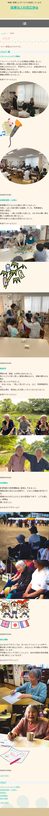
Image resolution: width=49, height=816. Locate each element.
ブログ (3, 782)
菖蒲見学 (3, 368)
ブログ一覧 (5, 52)
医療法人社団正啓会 (24, 7)
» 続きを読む (4, 776)
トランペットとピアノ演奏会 (10, 56)
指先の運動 (4, 639)
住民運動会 (4, 483)
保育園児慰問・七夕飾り (8, 200)
